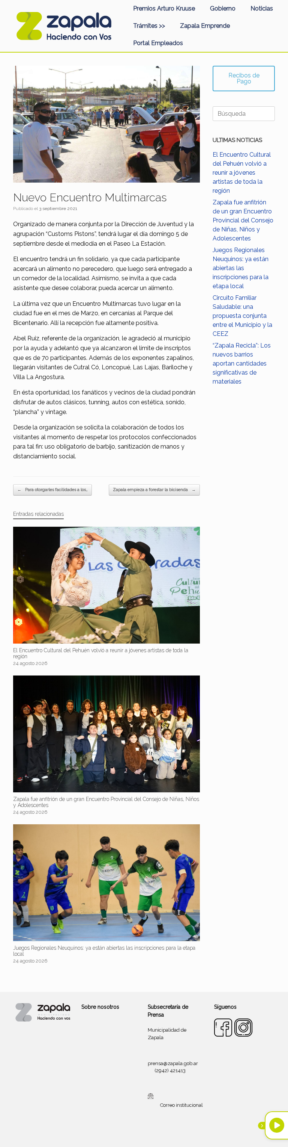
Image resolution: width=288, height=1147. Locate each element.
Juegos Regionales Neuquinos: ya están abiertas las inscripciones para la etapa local (240, 268)
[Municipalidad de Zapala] (64, 26)
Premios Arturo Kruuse (164, 8)
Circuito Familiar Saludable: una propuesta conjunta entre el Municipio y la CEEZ (242, 315)
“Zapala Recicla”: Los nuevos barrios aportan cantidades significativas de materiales (242, 363)
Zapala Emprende (205, 25)
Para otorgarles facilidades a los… (52, 489)
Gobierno (223, 8)
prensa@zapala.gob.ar (173, 1063)
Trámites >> (149, 25)
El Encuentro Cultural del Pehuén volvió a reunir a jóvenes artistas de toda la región (242, 172)
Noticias (261, 8)
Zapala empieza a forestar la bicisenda (154, 489)
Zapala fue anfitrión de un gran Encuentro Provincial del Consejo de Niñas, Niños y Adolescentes (243, 220)
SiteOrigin (153, 1132)
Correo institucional (181, 1105)
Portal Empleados (158, 43)
